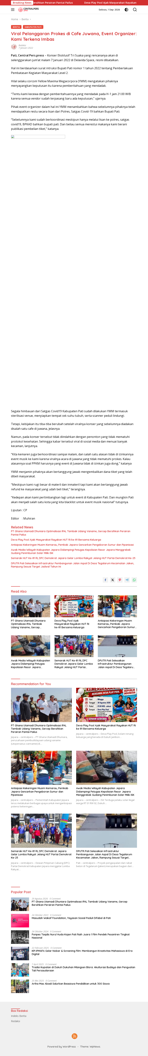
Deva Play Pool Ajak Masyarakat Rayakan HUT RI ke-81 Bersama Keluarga (56, 539)
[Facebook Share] (105, 580)
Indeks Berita (18, 1016)
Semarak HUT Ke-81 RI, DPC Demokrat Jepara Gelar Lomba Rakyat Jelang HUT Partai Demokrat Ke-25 (73, 558)
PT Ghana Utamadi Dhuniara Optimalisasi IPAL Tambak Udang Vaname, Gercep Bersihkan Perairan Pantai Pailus (70, 533)
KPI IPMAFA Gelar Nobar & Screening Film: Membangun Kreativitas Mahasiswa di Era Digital (82, 952)
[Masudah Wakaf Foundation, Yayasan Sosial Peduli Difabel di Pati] (20, 920)
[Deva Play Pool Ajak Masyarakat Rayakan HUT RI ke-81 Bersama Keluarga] (74, 606)
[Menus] (13, 9)
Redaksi (22, 45)
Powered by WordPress (61, 1046)
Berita (16, 27)
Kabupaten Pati (33, 27)
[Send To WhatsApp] (134, 580)
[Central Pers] (28, 9)
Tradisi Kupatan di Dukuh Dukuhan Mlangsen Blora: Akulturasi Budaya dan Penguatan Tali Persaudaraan (83, 969)
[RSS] (74, 1036)
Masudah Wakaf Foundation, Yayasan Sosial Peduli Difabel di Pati (71, 918)
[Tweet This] (112, 580)
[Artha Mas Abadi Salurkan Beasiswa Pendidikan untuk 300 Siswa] (20, 986)
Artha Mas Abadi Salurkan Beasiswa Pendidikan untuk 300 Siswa (71, 983)
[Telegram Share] (127, 580)
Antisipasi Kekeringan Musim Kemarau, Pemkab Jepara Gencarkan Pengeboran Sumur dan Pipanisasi (72, 544)
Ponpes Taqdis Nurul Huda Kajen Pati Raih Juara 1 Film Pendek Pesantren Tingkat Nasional (81, 936)
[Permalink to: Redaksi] (14, 46)
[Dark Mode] (126, 10)
